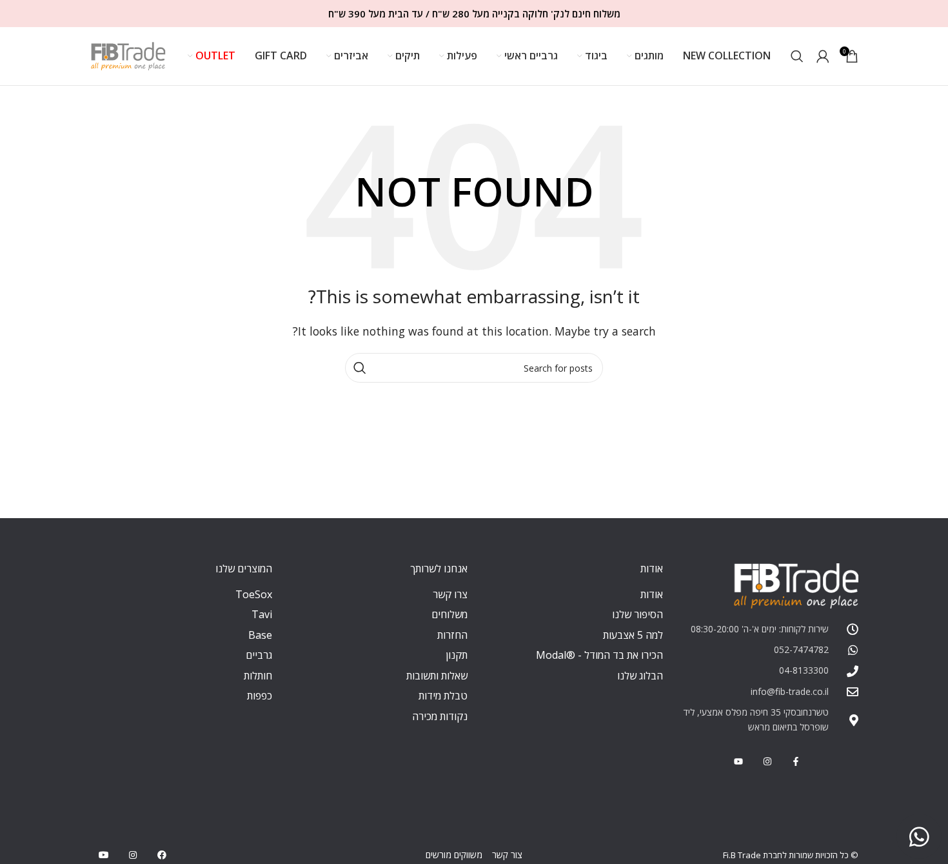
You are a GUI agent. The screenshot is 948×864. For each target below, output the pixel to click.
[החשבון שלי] (823, 56)
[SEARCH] (360, 368)
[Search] (797, 56)
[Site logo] (128, 55)
